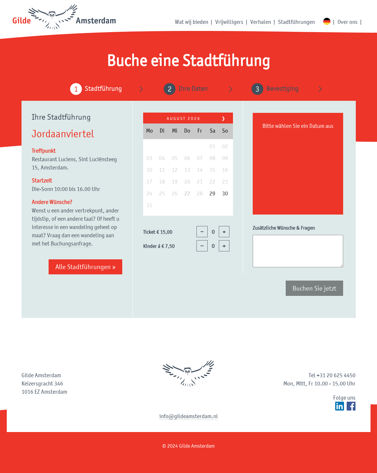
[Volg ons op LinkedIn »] (339, 406)
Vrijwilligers (229, 21)
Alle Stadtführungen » (85, 267)
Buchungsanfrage (71, 243)
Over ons (348, 21)
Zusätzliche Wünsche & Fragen (284, 228)
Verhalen (260, 21)
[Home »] (64, 17)
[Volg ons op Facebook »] (351, 406)
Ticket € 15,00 (157, 232)
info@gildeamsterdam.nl (188, 416)
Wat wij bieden (191, 21)
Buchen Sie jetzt (314, 288)
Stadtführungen (296, 21)
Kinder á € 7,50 (159, 246)
